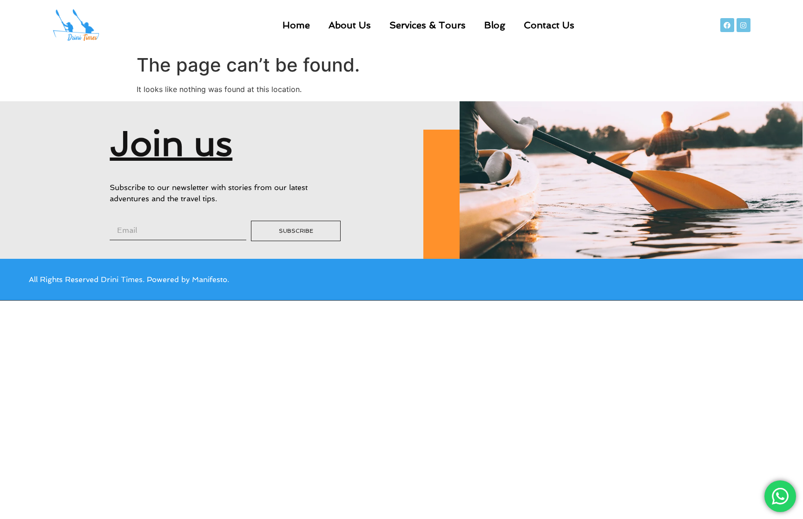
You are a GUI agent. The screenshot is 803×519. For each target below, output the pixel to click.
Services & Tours (427, 25)
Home (296, 25)
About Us (350, 25)
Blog (494, 25)
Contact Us (549, 25)
